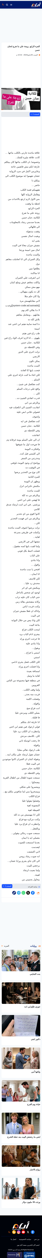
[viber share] (19, 893)
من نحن (36, 1239)
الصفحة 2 (36, 114)
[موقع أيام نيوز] (33, 5)
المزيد (6, 946)
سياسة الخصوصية (25, 1239)
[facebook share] (33, 893)
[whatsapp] (14, 893)
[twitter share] (28, 893)
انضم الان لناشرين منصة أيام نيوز (28, 1245)
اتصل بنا (13, 1239)
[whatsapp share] (23, 893)
